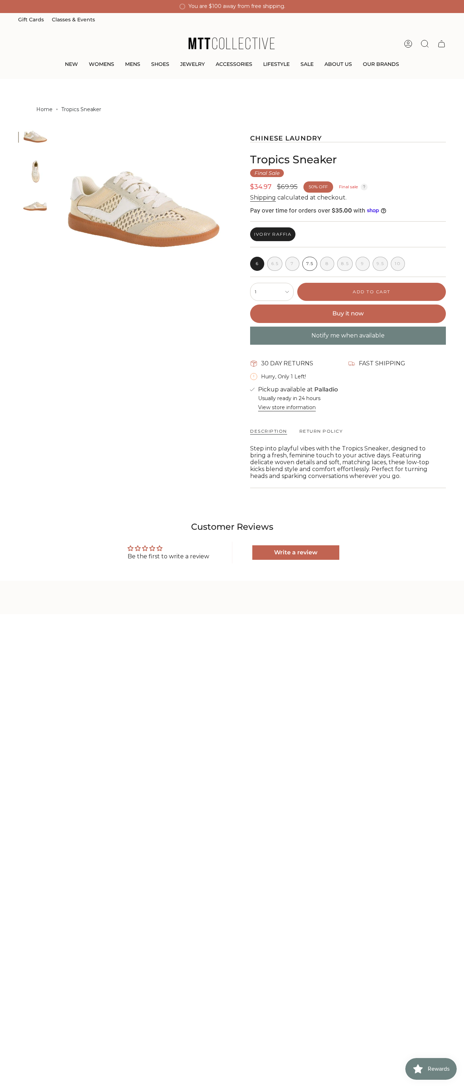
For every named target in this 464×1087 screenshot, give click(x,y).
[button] (71, 65)
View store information (287, 407)
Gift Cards (31, 19)
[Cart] (441, 44)
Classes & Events (73, 19)
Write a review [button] (296, 552)
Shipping (263, 197)
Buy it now (348, 313)
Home (44, 109)
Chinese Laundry (286, 138)
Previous (56, 211)
